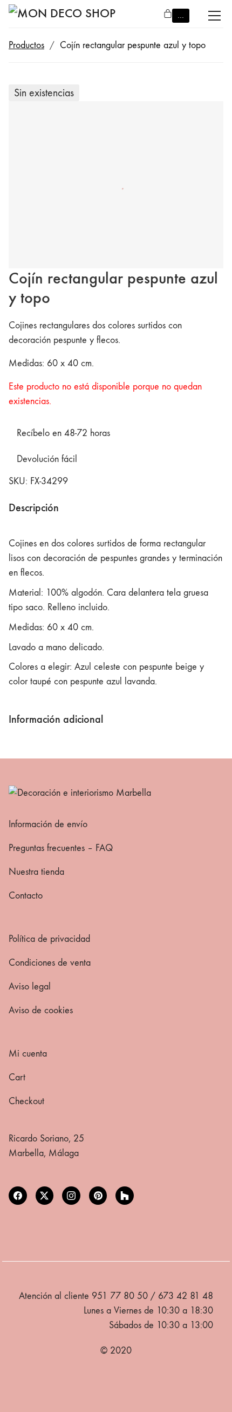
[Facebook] (18, 1195)
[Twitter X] (45, 1195)
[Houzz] (124, 1195)
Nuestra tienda (36, 871)
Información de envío (48, 824)
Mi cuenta (28, 1053)
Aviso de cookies (41, 1010)
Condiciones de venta (50, 962)
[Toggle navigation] (214, 15)
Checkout (26, 1101)
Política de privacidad (49, 939)
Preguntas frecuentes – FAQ (61, 848)
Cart (17, 1077)
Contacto (26, 895)
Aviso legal (30, 986)
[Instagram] (71, 1195)
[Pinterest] (98, 1195)
